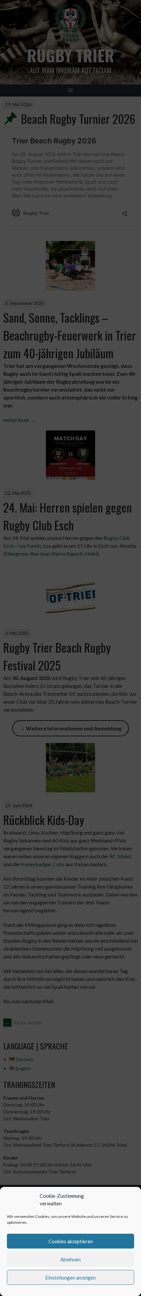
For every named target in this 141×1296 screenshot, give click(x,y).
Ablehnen (70, 1259)
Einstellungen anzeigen (70, 1278)
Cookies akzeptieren (71, 1241)
